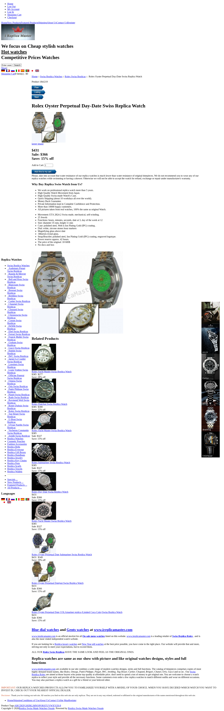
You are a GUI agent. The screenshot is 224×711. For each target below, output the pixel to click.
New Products (14, 22)
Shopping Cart (14, 14)
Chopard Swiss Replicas (15, 311)
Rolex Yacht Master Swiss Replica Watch (51, 371)
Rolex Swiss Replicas (75, 76)
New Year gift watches (93, 644)
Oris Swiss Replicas (17, 386)
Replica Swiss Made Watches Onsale (37, 708)
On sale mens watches (93, 636)
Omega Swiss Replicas (14, 382)
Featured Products (29, 22)
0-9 (59, 705)
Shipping (42, 22)
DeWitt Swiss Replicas (14, 327)
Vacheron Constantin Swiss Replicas (18, 431)
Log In (10, 12)
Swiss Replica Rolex (182, 636)
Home (10, 3)
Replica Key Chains (17, 460)
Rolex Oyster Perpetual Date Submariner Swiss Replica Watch (62, 554)
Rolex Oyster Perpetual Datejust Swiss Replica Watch (58, 583)
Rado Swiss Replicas (18, 397)
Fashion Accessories (17, 444)
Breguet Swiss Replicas (14, 291)
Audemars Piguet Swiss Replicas (16, 269)
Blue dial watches (45, 630)
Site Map (64, 700)
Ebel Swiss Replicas (17, 331)
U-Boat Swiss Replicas (14, 420)
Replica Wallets (14, 471)
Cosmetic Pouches (16, 441)
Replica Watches (15, 438)
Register (71, 22)
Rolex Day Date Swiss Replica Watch (50, 492)
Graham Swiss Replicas (15, 343)
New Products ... (15, 482)
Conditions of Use (30, 700)
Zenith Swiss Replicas (18, 436)
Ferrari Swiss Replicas (18, 334)
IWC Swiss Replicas (17, 356)
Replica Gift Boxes (16, 452)
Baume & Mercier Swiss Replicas (16, 275)
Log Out (11, 6)
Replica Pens (13, 463)
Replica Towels (14, 468)
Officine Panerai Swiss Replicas (15, 376)
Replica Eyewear (15, 449)
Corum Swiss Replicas (14, 322)
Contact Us (61, 22)
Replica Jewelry (15, 458)
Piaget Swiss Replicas (18, 394)
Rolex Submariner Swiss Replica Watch (51, 462)
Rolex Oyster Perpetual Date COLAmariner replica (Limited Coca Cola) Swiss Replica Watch (77, 612)
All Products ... (14, 487)
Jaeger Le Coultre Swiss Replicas (16, 360)
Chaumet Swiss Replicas (15, 305)
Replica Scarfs (14, 466)
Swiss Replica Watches (51, 76)
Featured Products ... (17, 485)
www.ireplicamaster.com (113, 630)
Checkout (12, 17)
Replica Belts (13, 447)
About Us (51, 22)
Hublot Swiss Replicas (14, 352)
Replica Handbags (16, 455)
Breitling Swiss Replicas (15, 297)
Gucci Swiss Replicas (18, 348)
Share (4, 68)
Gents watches (78, 630)
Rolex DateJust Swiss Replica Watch (49, 404)
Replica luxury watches (66, 644)
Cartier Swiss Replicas (18, 301)
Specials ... (12, 479)
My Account (13, 9)
